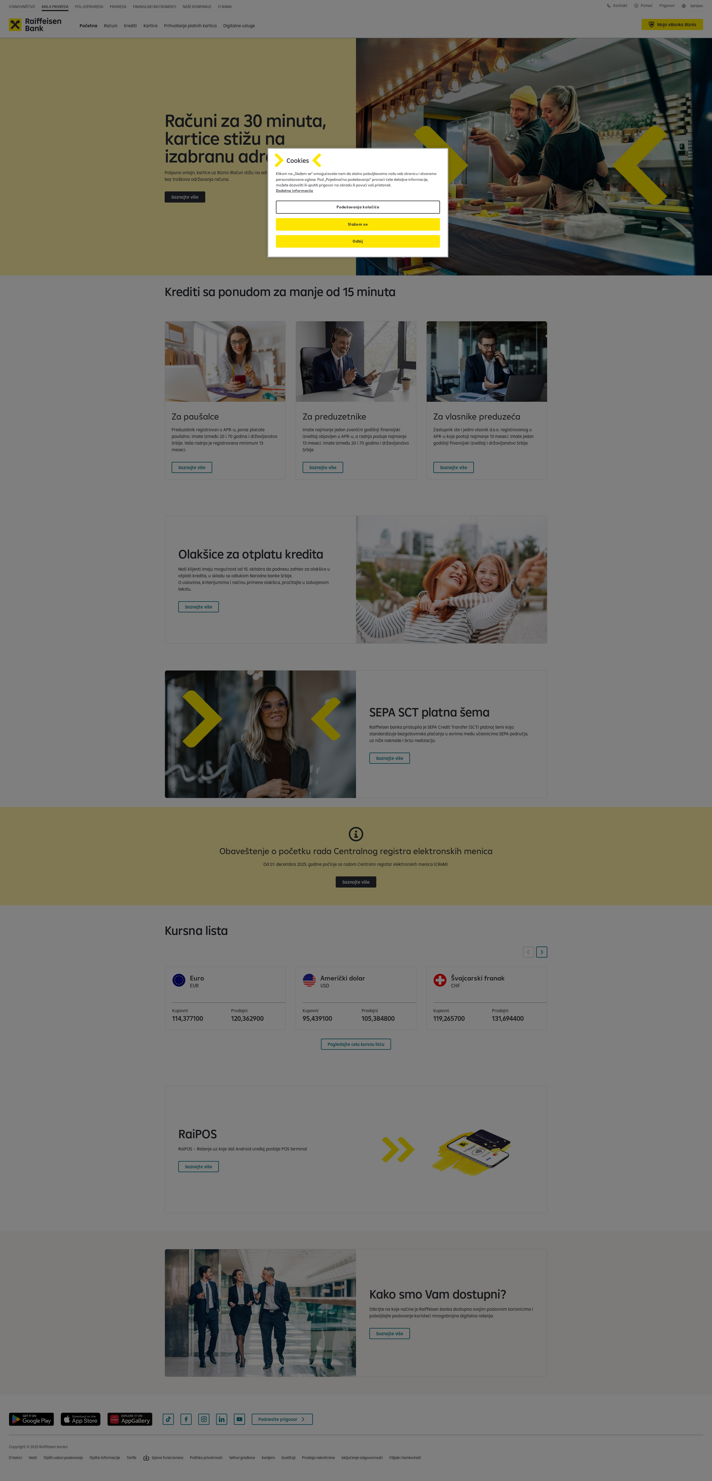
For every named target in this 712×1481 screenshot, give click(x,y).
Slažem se (358, 224)
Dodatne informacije (294, 190)
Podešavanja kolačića (358, 207)
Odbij (358, 241)
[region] (358, 202)
